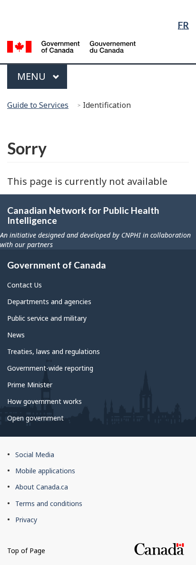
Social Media (34, 454)
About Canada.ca (41, 486)
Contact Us (24, 284)
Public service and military (47, 318)
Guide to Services (38, 105)
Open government (35, 417)
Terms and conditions (48, 503)
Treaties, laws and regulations (53, 351)
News (16, 334)
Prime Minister (29, 384)
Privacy (26, 519)
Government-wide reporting (50, 368)
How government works (44, 401)
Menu (32, 76)
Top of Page (26, 550)
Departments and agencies (49, 301)
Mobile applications (45, 470)
